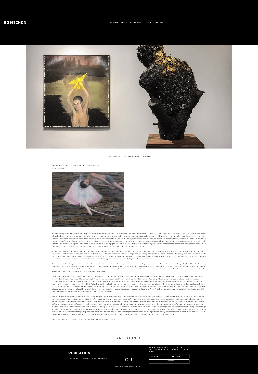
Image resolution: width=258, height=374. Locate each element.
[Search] (250, 22)
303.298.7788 (103, 358)
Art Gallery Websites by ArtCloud (134, 366)
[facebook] (131, 359)
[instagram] (126, 359)
